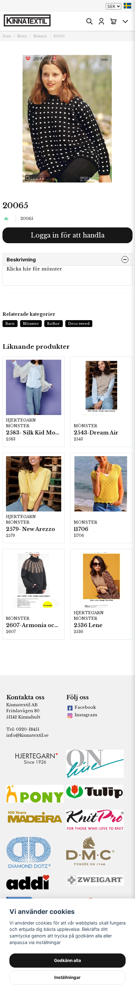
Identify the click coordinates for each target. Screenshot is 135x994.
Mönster (40, 36)
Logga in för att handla (68, 235)
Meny (22, 36)
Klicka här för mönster (34, 269)
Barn (9, 323)
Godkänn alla (67, 960)
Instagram (86, 715)
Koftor (53, 323)
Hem (7, 36)
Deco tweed (78, 323)
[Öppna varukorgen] (113, 21)
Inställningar (67, 977)
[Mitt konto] (101, 21)
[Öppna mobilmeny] (125, 21)
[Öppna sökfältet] (89, 21)
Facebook (85, 707)
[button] (127, 5)
